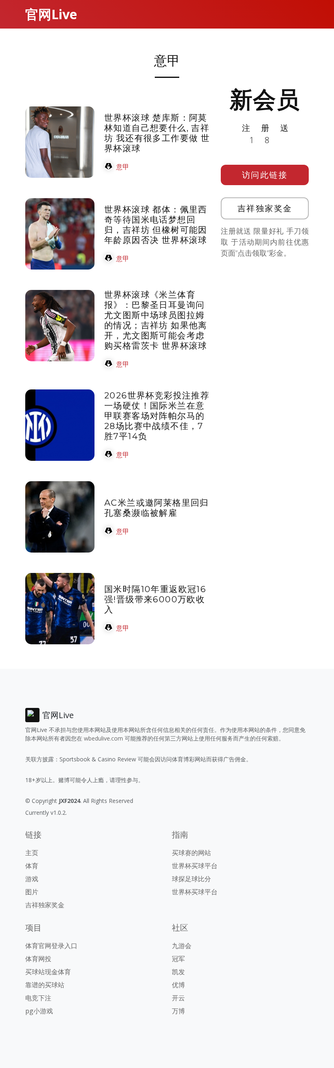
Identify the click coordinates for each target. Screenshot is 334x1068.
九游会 (181, 945)
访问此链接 (265, 174)
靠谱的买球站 (44, 984)
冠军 (178, 958)
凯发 (178, 971)
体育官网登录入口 (51, 945)
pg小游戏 (39, 1010)
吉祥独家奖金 (264, 208)
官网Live (51, 14)
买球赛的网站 (191, 852)
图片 (31, 891)
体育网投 (38, 958)
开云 (178, 997)
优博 (178, 984)
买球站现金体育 (48, 971)
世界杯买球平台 (195, 865)
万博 (178, 1010)
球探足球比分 (191, 878)
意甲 (122, 166)
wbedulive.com (103, 738)
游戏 (31, 878)
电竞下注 (38, 997)
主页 (31, 852)
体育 (31, 865)
